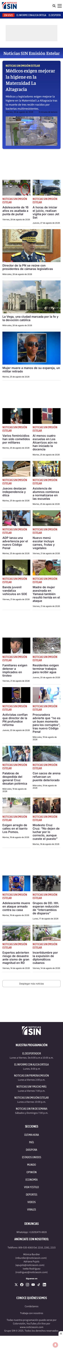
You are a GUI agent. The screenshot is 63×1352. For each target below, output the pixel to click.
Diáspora (31, 1149)
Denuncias (31, 1223)
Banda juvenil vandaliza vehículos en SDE (14, 590)
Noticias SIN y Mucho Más (31, 1086)
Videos (31, 1202)
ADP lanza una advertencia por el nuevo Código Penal (15, 543)
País (31, 1142)
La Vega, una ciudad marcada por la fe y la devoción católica (30, 318)
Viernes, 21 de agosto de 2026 (46, 553)
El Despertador (31, 1053)
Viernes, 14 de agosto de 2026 (16, 968)
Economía (32, 1179)
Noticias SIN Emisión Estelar (23, 65)
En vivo (8, 15)
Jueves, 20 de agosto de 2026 (46, 677)
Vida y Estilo (31, 1187)
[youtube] (33, 1284)
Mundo (31, 1164)
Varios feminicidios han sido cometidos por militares (16, 439)
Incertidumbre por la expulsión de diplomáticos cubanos (45, 958)
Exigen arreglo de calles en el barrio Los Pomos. (14, 828)
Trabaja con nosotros (31, 1313)
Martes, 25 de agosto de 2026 (15, 376)
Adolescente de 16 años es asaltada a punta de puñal (15, 211)
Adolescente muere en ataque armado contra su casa (16, 906)
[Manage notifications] (55, 1344)
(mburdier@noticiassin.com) (31, 1258)
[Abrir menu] (60, 6)
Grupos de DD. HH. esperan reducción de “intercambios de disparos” (46, 908)
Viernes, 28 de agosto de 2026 (19, 112)
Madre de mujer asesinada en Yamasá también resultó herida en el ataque (46, 594)
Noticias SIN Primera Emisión (31, 1075)
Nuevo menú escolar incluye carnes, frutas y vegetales (44, 543)
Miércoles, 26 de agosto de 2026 (17, 274)
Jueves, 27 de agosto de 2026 (46, 223)
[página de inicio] (9, 5)
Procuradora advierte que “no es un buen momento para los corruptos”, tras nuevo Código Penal (46, 723)
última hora (31, 1134)
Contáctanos (31, 1306)
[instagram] (27, 1284)
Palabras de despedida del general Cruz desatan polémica (14, 778)
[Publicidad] (31, 1344)
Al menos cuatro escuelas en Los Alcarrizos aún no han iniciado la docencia (45, 442)
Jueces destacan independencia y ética (14, 492)
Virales (31, 1209)
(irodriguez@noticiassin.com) (31, 1272)
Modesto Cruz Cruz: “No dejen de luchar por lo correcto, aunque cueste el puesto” (46, 831)
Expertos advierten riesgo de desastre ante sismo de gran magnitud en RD (15, 958)
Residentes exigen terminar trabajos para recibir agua (46, 669)
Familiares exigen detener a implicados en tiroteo (14, 670)
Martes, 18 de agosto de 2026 (15, 837)
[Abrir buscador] (54, 6)
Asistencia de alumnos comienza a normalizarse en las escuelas (46, 493)
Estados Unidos (31, 1157)
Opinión (31, 1172)
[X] (16, 1284)
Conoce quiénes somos (31, 1298)
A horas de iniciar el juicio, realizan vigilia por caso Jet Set (46, 212)
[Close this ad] (60, 1333)
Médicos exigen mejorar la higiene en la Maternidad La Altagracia (30, 79)
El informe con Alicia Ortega (31, 15)
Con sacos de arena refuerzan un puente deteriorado (46, 777)
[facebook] (21, 1284)
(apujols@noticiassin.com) (29, 1265)
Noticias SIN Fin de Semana (31, 1108)
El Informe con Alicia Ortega (31, 1064)
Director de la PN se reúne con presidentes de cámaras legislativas (27, 267)
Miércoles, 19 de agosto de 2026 (45, 738)
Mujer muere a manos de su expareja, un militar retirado (31, 369)
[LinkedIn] (44, 1284)
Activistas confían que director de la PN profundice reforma (15, 720)
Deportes (31, 1194)
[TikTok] (38, 1284)
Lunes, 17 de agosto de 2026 (45, 918)
